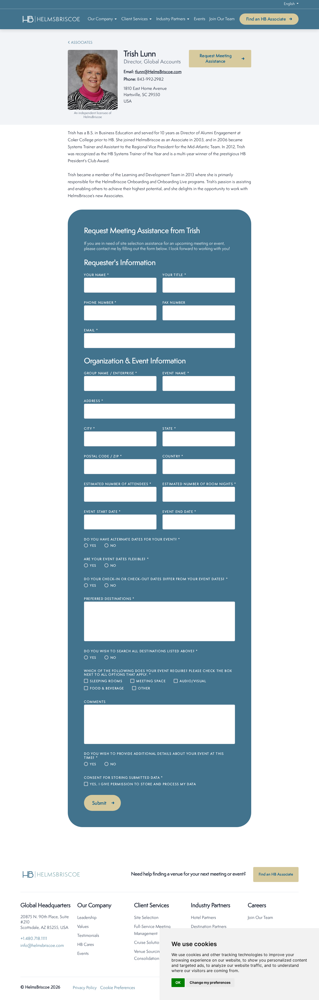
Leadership (86, 918)
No (113, 545)
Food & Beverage (107, 688)
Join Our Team (222, 19)
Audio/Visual (193, 681)
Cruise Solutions (148, 943)
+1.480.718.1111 (33, 939)
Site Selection (146, 918)
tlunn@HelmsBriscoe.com (158, 72)
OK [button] (178, 982)
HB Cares (85, 945)
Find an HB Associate (266, 19)
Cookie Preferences (117, 988)
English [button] (290, 4)
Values (83, 927)
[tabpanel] (159, 165)
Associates (81, 43)
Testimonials (88, 936)
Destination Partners (209, 927)
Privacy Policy (85, 988)
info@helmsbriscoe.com (42, 946)
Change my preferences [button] (210, 982)
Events (199, 19)
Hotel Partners (203, 918)
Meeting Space (151, 681)
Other (144, 688)
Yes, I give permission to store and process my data (143, 784)
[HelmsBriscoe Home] (51, 19)
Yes (93, 545)
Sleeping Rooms (106, 681)
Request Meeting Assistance (216, 59)
